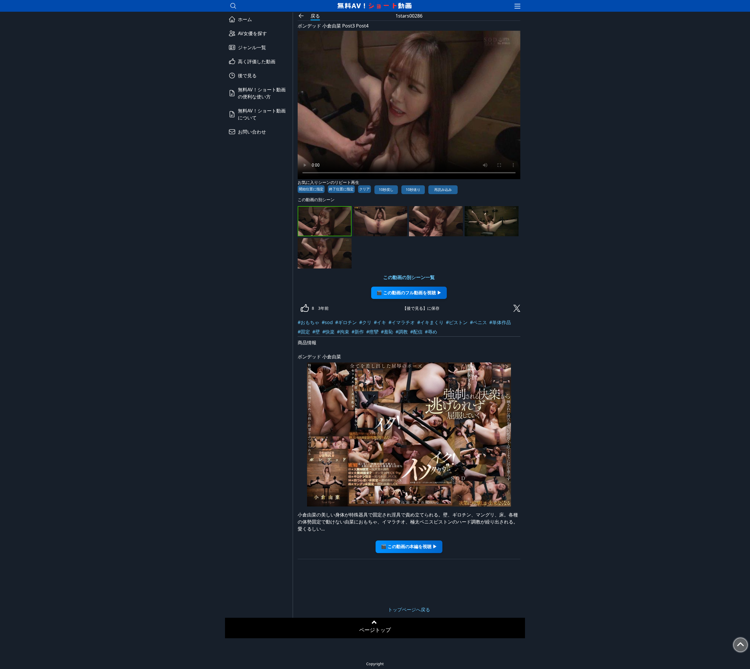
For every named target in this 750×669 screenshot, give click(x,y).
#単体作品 (500, 322)
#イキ (380, 322)
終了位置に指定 (341, 189)
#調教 (402, 332)
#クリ (365, 322)
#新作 (358, 332)
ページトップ (375, 629)
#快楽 (328, 332)
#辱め (431, 332)
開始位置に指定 (311, 189)
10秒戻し (386, 189)
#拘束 (343, 332)
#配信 (416, 332)
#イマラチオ (401, 322)
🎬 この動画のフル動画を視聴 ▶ (409, 292)
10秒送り (413, 189)
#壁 (316, 332)
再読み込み (443, 189)
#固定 (304, 332)
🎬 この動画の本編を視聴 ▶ (409, 546)
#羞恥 (387, 332)
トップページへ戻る (409, 609)
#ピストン (457, 322)
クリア (364, 189)
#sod (327, 322)
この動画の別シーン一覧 (409, 277)
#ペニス (478, 322)
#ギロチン (346, 322)
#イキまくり (430, 322)
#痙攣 (372, 332)
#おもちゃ (308, 322)
